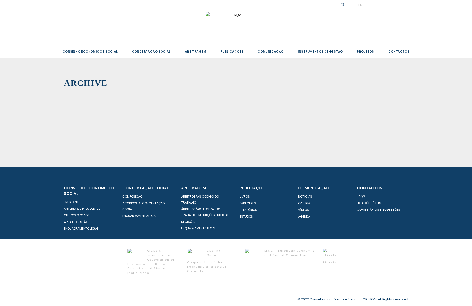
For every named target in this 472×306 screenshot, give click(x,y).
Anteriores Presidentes (82, 209)
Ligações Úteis (369, 203)
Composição (132, 197)
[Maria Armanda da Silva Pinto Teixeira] (394, 107)
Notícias (305, 197)
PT (353, 4)
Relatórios (248, 210)
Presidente (72, 202)
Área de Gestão (76, 222)
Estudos (246, 216)
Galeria (304, 203)
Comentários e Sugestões (378, 210)
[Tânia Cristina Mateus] (277, 106)
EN (360, 4)
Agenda (304, 216)
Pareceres (248, 203)
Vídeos (303, 210)
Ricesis (330, 262)
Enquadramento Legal (81, 228)
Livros (245, 197)
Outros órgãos (76, 215)
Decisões (188, 222)
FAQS (361, 196)
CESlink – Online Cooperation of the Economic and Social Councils (207, 261)
